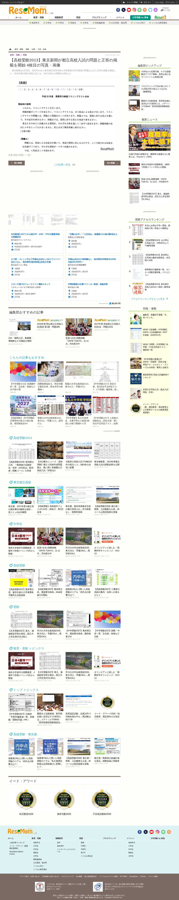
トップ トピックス (26, 689)
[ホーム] (10, 49)
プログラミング (99, 17)
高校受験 (19, 565)
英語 (78, 17)
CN (168, 10)
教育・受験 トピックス (28, 648)
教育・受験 (38, 17)
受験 (16, 606)
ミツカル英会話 (87, 856)
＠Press (143, 876)
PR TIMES (123, 876)
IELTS (83, 853)
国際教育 (59, 17)
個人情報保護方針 (90, 876)
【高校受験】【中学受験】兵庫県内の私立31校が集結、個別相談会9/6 (22, 421)
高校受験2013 (22, 437)
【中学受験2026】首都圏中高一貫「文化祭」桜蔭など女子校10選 (23, 387)
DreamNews (133, 876)
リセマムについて (67, 876)
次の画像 (111, 163)
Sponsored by (103, 303)
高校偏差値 (100, 23)
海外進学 (60, 846)
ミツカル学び (139, 23)
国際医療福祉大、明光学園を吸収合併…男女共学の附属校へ (50, 387)
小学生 (49, 23)
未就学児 (35, 23)
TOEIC (83, 846)
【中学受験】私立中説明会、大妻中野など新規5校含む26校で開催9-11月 (77, 421)
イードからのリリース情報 (108, 876)
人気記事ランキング (17, 843)
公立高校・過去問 (119, 23)
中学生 (61, 23)
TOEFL (83, 849)
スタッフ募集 (153, 876)
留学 (58, 843)
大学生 (86, 23)
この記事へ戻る (64, 164)
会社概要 (79, 876)
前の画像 (18, 163)
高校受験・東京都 (25, 734)
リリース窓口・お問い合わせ (30, 876)
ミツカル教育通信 (159, 23)
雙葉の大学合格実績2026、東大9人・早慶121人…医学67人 (50, 421)
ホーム (18, 17)
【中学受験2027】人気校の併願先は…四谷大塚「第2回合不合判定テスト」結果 (105, 421)
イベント (120, 17)
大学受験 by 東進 (140, 17)
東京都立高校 (22, 482)
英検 (82, 843)
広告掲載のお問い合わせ (50, 876)
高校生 (73, 23)
